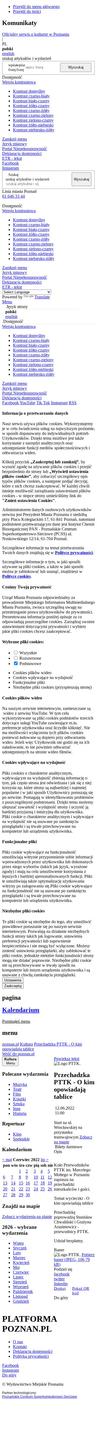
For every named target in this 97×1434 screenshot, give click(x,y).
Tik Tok (43, 402)
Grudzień (21, 1301)
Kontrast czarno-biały (31, 96)
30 (28, 1195)
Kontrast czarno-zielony (33, 115)
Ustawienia (12, 980)
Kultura (26, 1044)
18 (42, 1183)
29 (21, 1195)
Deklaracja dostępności (32, 1351)
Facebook (10, 163)
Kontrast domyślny (29, 91)
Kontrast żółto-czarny (31, 105)
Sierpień (20, 1282)
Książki (19, 1099)
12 (50, 1177)
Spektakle (21, 1139)
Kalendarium (20, 1009)
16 (28, 1183)
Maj (16, 1267)
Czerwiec (21, 1272)
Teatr (17, 1089)
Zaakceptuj (13, 986)
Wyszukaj (76, 67)
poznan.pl (10, 1044)
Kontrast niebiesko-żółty (33, 130)
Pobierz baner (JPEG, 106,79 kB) (74, 1259)
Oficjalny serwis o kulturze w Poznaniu (35, 34)
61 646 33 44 (13, 196)
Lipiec (18, 1277)
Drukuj (60, 1288)
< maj (7, 1159)
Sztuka (19, 1103)
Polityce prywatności (74, 552)
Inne (16, 1108)
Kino (17, 1134)
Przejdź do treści (27, 11)
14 (13, 1183)
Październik (23, 1291)
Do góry (61, 1297)
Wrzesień (21, 1286)
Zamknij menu (14, 139)
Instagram (10, 168)
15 (21, 1183)
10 (36, 1177)
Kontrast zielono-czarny (33, 120)
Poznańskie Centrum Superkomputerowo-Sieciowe (39, 1397)
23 (28, 1189)
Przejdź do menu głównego (36, 6)
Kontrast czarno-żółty (31, 110)
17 (36, 1183)
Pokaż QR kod (80, 1290)
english (8, 53)
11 (42, 1177)
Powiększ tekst (66, 1058)
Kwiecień (21, 1262)
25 (42, 1189)
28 (13, 1195)
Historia (19, 1113)
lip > (44, 1159)
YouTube (27, 402)
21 (13, 1189)
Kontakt (20, 1346)
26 (50, 1189)
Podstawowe (30, 663)
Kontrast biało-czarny (31, 101)
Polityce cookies (16, 576)
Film (17, 1094)
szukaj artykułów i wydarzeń (27, 179)
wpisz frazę (20, 67)
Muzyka (20, 1084)
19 (50, 1183)
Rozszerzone (30, 658)
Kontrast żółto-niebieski (33, 125)
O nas (18, 1341)
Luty (17, 1253)
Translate (42, 297)
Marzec (19, 1257)
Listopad (20, 1296)
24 (36, 1189)
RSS (73, 402)
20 (5, 1189)
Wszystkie (28, 653)
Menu (7, 301)
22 (21, 1189)
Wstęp (18, 1243)
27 (5, 1195)
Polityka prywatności (31, 1356)
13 (5, 1183)
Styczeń (19, 1248)
